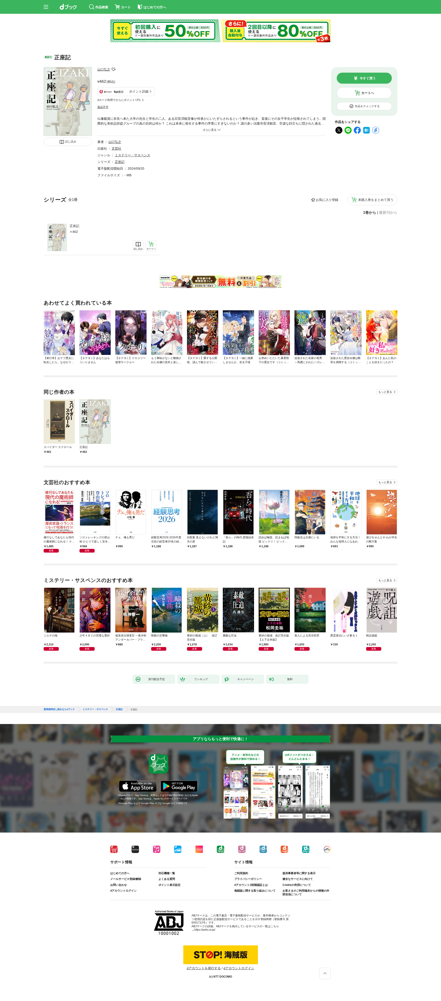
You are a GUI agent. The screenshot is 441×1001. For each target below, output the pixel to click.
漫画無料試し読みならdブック (59, 709)
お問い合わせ (118, 885)
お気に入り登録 (327, 200)
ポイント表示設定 (169, 885)
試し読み (70, 141)
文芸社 (116, 148)
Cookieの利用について (297, 885)
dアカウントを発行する (204, 968)
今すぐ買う (368, 78)
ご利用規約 (241, 873)
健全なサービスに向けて (298, 879)
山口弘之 (103, 69)
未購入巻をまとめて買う (375, 200)
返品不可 (102, 107)
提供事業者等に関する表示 (299, 873)
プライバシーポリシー (248, 879)
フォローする (113, 69)
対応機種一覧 (166, 873)
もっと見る (385, 392)
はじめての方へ (120, 873)
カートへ (367, 93)
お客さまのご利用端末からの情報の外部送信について (306, 892)
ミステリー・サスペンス (132, 155)
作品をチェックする (367, 106)
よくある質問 (166, 879)
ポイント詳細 (138, 91)
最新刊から (388, 212)
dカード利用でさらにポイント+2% (119, 100)
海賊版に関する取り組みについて (255, 890)
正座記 (74, 226)
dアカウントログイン (123, 890)
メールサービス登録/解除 (125, 879)
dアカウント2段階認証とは (251, 885)
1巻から (369, 212)
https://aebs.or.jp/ (204, 929)
